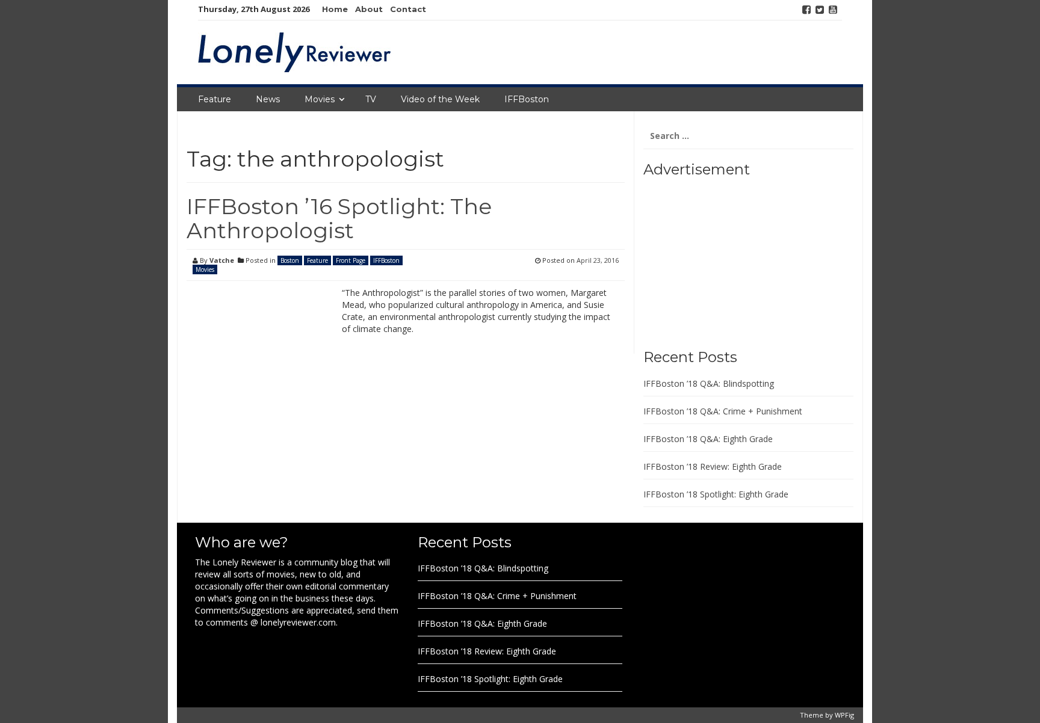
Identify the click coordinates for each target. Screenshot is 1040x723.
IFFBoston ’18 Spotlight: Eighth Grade (715, 494)
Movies (320, 99)
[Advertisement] (718, 258)
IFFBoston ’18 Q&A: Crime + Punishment (722, 411)
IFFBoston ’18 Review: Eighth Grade (712, 466)
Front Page (350, 260)
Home (335, 9)
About (369, 9)
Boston (289, 260)
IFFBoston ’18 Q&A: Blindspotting (708, 383)
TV (370, 99)
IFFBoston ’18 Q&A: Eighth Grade (708, 439)
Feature (214, 99)
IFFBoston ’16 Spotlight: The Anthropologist (339, 218)
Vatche (221, 260)
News (268, 99)
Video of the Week (440, 99)
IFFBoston (526, 99)
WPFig (844, 714)
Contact (408, 9)
